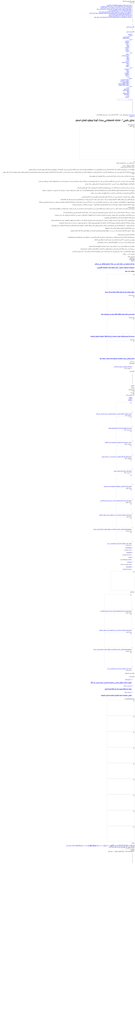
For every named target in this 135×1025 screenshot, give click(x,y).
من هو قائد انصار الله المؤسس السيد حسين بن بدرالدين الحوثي (116, 457)
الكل (128, 46)
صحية (127, 44)
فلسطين (77, 845)
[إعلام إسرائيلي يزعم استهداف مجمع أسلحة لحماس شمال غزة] (120, 355)
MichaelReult (129, 547)
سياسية (127, 40)
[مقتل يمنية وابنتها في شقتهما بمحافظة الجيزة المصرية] (124, 484)
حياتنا (127, 70)
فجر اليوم (110, 851)
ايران (108, 845)
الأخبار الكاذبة (126, 38)
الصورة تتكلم (126, 90)
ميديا (130, 86)
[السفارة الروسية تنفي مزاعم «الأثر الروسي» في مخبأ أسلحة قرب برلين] (120, 825)
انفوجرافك (126, 89)
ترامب (105, 845)
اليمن (112, 845)
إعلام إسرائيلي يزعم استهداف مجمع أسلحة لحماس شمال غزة (117, 358)
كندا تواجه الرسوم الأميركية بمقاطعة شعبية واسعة (120, 15)
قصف (127, 58)
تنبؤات (130, 78)
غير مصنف (127, 114)
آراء (131, 52)
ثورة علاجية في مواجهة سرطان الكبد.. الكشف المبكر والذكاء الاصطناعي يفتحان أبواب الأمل (110, 13)
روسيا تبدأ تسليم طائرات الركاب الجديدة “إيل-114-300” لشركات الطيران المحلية (112, 336)
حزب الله (101, 845)
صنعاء (94, 845)
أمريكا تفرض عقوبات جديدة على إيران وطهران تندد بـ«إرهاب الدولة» (116, 7)
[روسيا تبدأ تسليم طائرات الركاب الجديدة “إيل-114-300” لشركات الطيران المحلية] (120, 333)
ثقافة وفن (126, 69)
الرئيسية (130, 34)
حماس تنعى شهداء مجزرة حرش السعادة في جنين (120, 10)
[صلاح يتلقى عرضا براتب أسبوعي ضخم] (124, 469)
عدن (83, 845)
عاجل (86, 845)
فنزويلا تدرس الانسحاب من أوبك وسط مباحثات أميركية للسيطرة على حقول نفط (113, 17)
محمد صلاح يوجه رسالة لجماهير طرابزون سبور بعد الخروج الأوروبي (116, 6)
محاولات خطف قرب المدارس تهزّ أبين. (123, 367)
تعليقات (130, 400)
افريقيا (127, 61)
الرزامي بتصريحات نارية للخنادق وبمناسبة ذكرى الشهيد (118, 442)
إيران (120, 845)
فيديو (127, 87)
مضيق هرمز (69, 845)
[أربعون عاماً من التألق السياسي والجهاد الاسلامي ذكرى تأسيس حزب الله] (124, 412)
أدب (128, 77)
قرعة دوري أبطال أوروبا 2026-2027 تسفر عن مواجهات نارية (117, 314)
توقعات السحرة (125, 82)
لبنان (73, 845)
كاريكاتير (127, 97)
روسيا (97, 845)
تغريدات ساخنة (125, 55)
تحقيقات (127, 74)
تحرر (130, 67)
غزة (81, 845)
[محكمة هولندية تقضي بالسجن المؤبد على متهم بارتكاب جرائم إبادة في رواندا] (124, 527)
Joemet (130, 557)
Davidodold (129, 552)
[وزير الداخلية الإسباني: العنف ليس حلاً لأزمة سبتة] (120, 809)
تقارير (130, 39)
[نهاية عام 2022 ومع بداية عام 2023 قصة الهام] (124, 426)
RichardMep (129, 566)
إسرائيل (125, 845)
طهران (89, 845)
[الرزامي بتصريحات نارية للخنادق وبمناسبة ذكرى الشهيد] (124, 440)
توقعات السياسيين (124, 79)
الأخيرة (130, 398)
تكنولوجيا (127, 73)
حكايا (127, 56)
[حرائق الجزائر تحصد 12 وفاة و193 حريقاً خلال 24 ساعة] (120, 289)
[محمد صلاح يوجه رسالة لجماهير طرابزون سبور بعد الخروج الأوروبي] (124, 499)
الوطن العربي (126, 36)
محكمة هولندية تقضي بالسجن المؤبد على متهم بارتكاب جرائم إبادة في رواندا (114, 9)
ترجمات (127, 75)
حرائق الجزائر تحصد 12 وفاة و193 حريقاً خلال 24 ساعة (119, 292)
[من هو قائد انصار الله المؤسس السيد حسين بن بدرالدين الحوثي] (124, 455)
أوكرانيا (129, 845)
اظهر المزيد (131, 259)
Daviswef (129, 562)
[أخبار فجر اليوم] (130, 26)
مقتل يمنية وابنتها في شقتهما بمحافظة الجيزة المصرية (119, 5)
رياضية (127, 43)
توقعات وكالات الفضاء (124, 85)
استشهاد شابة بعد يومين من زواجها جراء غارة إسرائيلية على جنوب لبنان (115, 11)
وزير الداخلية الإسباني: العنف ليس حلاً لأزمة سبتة (120, 14)
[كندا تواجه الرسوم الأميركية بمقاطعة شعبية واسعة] (120, 746)
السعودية (116, 845)
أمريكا (132, 845)
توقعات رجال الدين (124, 81)
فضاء (127, 71)
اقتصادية (127, 42)
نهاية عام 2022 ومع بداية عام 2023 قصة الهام (120, 428)
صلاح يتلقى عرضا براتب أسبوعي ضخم (123, 471)
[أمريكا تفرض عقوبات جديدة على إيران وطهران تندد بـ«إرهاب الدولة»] (124, 513)
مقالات (127, 54)
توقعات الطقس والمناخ (123, 83)
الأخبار (130, 35)
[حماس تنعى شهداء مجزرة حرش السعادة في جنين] (124, 541)
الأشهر (130, 397)
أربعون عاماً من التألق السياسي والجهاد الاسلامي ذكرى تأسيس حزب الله (114, 414)
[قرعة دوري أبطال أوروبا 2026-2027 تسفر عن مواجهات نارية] (120, 311)
